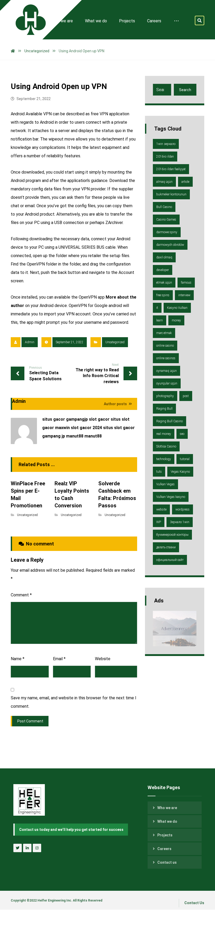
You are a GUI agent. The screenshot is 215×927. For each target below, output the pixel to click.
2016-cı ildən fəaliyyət (171, 169)
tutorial (185, 459)
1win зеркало (165, 144)
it (157, 308)
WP (158, 522)
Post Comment (30, 721)
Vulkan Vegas (165, 484)
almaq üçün (164, 182)
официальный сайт (170, 560)
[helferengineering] (26, 19)
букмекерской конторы (172, 535)
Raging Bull (164, 408)
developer (162, 270)
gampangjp (77, 419)
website (161, 509)
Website (102, 658)
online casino (165, 345)
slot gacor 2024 (86, 427)
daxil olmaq (164, 257)
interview (184, 295)
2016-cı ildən (165, 156)
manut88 (74, 436)
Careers (164, 849)
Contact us (167, 862)
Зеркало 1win (179, 522)
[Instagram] (37, 848)
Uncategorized (115, 342)
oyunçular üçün (166, 383)
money (176, 320)
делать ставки (166, 547)
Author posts (116, 404)
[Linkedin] (27, 848)
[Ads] (174, 628)
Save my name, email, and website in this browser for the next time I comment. (73, 702)
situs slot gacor (119, 427)
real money (163, 434)
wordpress (182, 509)
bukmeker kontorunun (171, 194)
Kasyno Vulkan (177, 308)
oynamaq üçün (166, 371)
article (185, 182)
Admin (29, 342)
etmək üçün (164, 282)
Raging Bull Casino (169, 421)
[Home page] (13, 51)
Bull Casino (164, 207)
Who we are (167, 808)
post (186, 396)
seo (182, 434)
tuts (159, 471)
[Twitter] (17, 848)
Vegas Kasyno (180, 471)
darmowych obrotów (170, 245)
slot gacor (99, 419)
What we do (167, 821)
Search (185, 90)
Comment (21, 594)
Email (59, 658)
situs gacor (53, 419)
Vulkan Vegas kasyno (170, 497)
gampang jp (53, 436)
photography (165, 396)
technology (163, 459)
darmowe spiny (166, 232)
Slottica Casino (166, 446)
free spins (162, 295)
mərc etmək (164, 333)
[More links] (176, 21)
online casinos (165, 358)
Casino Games (166, 219)
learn (159, 320)
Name (17, 658)
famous (186, 282)
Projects (165, 835)
